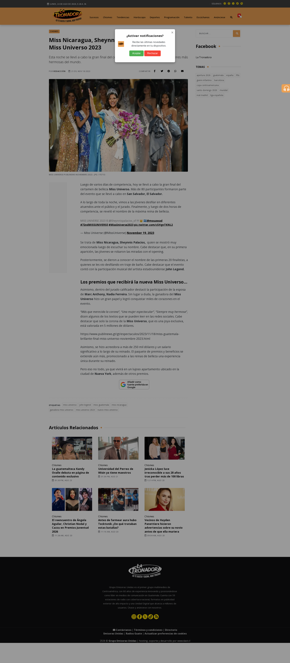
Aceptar (136, 53)
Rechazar (152, 53)
